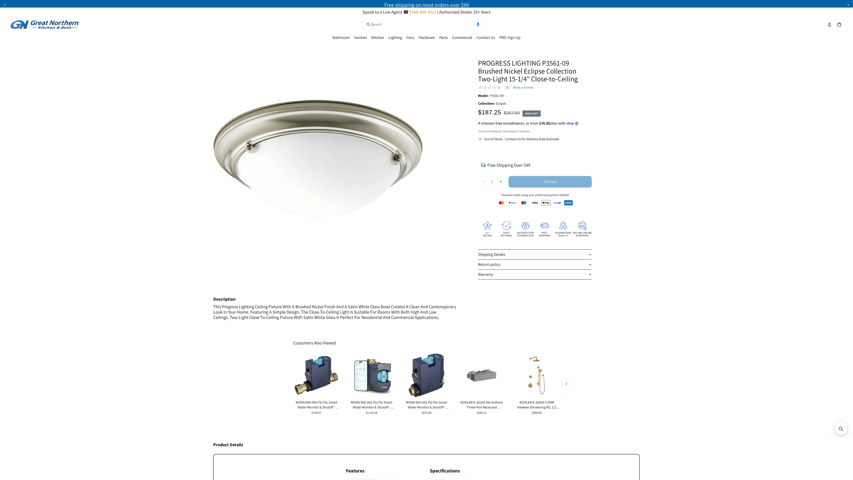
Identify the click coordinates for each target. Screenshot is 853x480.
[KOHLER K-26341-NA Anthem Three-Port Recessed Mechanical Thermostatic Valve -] (481, 375)
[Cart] (839, 24)
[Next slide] (848, 5)
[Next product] (566, 384)
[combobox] (426, 24)
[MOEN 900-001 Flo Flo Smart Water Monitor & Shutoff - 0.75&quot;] (426, 375)
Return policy (489, 264)
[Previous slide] (5, 5)
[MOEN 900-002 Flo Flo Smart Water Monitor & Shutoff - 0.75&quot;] (371, 375)
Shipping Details (491, 254)
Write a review (523, 87)
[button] (478, 24)
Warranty (485, 274)
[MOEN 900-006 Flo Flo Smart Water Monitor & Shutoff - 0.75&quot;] (316, 375)
